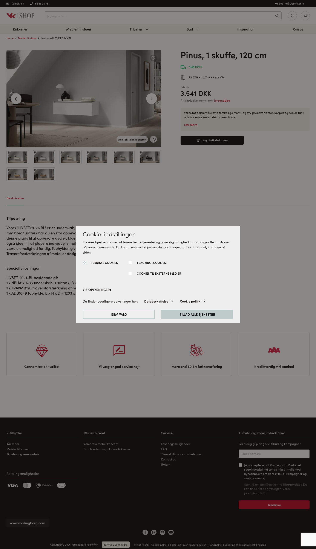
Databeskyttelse (156, 301)
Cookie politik (190, 301)
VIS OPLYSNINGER (96, 289)
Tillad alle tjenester (197, 314)
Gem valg (119, 314)
